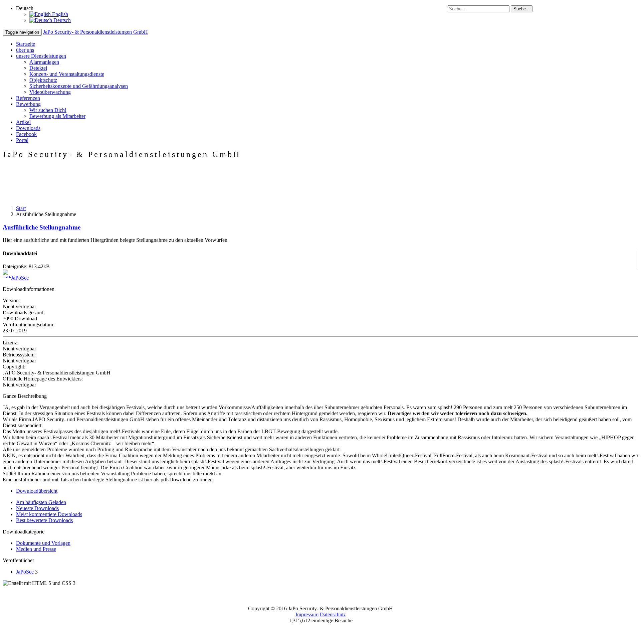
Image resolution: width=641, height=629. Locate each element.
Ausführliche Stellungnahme (41, 227)
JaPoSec (20, 278)
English (59, 14)
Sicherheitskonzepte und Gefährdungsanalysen (78, 86)
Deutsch (61, 20)
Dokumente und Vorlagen (43, 543)
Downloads (28, 128)
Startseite (25, 44)
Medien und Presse (36, 549)
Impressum (306, 614)
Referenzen (28, 98)
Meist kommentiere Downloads (49, 514)
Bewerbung (28, 104)
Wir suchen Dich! (47, 110)
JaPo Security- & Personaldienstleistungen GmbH (95, 32)
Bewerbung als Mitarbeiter (57, 116)
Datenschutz (333, 614)
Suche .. (521, 8)
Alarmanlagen (44, 62)
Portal (22, 140)
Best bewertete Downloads (44, 520)
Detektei (38, 68)
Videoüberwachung (50, 92)
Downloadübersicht (36, 491)
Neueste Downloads (37, 508)
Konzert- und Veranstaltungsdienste (66, 74)
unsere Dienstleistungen (41, 56)
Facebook (26, 134)
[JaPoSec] (7, 278)
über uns (25, 50)
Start (21, 208)
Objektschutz (43, 80)
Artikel (23, 122)
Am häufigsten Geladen (41, 502)
